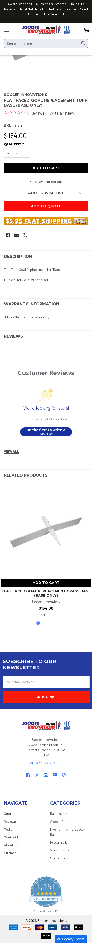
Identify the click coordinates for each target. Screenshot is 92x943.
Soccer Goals (60, 850)
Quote (8, 814)
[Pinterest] (63, 775)
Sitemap (10, 853)
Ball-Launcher (60, 814)
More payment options (46, 181)
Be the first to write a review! (46, 431)
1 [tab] (38, 623)
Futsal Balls (58, 842)
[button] (71, 939)
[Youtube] (55, 775)
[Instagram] (46, 775)
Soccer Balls (59, 821)
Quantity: (14, 144)
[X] (25, 235)
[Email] (16, 235)
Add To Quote (46, 206)
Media (8, 829)
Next (87, 476)
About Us (11, 845)
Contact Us (12, 837)
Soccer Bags (59, 858)
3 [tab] (54, 623)
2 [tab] (46, 623)
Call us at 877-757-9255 (46, 763)
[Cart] (86, 29)
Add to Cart (46, 582)
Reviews (10, 821)
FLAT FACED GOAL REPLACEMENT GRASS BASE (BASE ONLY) (46, 593)
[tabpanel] (46, 552)
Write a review (62, 113)
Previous (77, 476)
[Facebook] (8, 235)
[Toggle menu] (6, 30)
